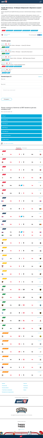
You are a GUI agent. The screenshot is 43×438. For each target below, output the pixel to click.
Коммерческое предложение (8, 392)
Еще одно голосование (8, 143)
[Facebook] (39, 35)
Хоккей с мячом (5, 340)
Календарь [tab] (24, 148)
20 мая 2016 (3, 50)
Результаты (25, 385)
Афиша (24, 389)
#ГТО (8, 72)
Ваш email (3, 84)
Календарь (25, 387)
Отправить (6, 99)
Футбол (4, 197)
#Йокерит (11, 66)
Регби (3, 47)
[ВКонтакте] (38, 35)
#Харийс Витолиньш (26, 30)
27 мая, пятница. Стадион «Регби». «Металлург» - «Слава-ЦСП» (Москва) (15, 45)
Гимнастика (4, 72)
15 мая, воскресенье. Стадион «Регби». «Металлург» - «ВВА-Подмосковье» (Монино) (18, 58)
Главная (3, 383)
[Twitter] (41, 35)
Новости (25, 383)
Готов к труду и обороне (6, 71)
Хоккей (4, 30)
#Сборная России (9, 30)
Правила (40, 76)
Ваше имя (3, 79)
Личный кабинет (5, 387)
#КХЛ (7, 66)
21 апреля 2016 (3, 63)
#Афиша (7, 47)
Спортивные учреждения (7, 389)
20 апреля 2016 (3, 69)
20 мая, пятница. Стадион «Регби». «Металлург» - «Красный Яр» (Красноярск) (16, 51)
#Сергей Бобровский (17, 30)
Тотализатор (4, 385)
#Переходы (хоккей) (18, 66)
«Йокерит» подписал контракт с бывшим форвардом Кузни (13, 64)
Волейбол (4, 239)
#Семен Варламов (34, 30)
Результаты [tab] (18, 148)
